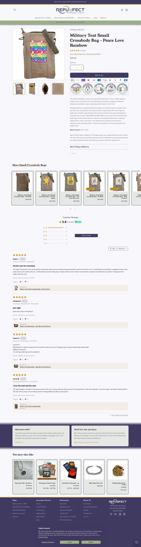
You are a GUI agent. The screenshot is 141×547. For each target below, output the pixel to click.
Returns (38, 504)
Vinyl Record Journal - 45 (70, 483)
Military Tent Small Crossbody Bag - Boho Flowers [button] (35, 289)
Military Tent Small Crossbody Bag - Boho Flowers (120, 196)
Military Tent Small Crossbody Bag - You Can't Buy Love (72, 196)
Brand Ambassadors (66, 520)
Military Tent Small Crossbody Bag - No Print (22, 196)
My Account (63, 504)
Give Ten (86, 517)
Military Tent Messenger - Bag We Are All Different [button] (35, 326)
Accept (70, 542)
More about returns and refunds (86, 442)
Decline (91, 542)
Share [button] (74, 153)
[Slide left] (66, 209)
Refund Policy (40, 517)
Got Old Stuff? (64, 513)
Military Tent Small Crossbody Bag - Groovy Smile (47, 196)
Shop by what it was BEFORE (21, 507)
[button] (14, 9)
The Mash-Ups (88, 513)
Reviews (86, 510)
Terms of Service (41, 507)
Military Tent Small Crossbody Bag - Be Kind (95, 196)
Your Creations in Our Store (68, 517)
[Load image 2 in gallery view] (32, 89)
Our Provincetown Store (90, 507)
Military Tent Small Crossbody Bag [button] (30, 406)
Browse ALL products (19, 513)
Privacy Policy (43, 537)
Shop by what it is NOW (19, 504)
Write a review (86, 235)
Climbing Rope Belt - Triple (119, 484)
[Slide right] (75, 209)
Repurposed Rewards (66, 510)
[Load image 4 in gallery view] (58, 89)
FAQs (37, 520)
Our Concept (87, 504)
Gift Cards (15, 517)
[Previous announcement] (13, 2)
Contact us (19, 442)
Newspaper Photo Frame (47, 483)
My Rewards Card (65, 507)
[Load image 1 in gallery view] (19, 89)
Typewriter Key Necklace (23, 483)
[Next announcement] (128, 2)
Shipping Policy (40, 513)
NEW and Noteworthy (19, 510)
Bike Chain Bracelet (96, 483)
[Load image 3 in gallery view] (45, 89)
